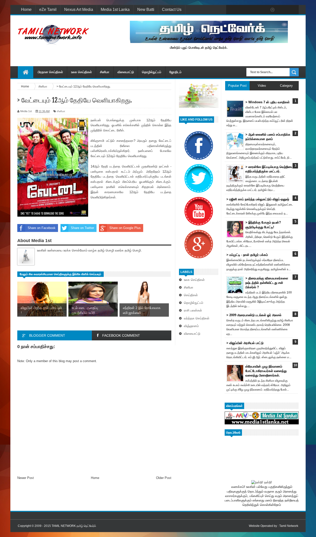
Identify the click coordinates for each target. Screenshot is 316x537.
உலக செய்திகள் (81, 72)
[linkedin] (283, 10)
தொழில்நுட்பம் (151, 72)
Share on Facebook (42, 228)
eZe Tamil (48, 9)
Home (26, 9)
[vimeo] (252, 10)
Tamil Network (288, 526)
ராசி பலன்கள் (193, 310)
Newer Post (25, 478)
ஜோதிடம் (175, 72)
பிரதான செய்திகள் (50, 72)
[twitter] (241, 10)
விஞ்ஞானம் (191, 326)
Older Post (163, 478)
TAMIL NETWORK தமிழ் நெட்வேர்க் (74, 526)
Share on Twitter (82, 228)
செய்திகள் (191, 295)
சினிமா (104, 72)
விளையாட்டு (126, 72)
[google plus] (293, 10)
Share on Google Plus (125, 228)
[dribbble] (272, 10)
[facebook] (231, 10)
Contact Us (171, 9)
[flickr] (262, 10)
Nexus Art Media (78, 9)
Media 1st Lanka (115, 9)
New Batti (145, 9)
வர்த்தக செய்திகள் (196, 318)
